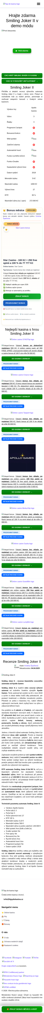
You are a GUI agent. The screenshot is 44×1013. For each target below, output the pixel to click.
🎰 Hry (4, 916)
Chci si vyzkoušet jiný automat (21, 81)
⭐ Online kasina (8, 913)
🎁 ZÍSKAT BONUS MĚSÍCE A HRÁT (22, 1009)
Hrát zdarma (23, 51)
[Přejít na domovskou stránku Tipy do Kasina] (11, 4)
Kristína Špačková (31, 666)
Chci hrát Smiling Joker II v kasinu (20, 75)
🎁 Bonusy (6, 924)
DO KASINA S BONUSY (21, 359)
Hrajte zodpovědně (9, 966)
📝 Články (6, 920)
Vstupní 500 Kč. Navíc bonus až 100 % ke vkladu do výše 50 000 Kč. (22, 421)
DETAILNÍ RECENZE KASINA (13, 368)
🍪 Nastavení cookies (10, 945)
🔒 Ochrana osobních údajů (12, 941)
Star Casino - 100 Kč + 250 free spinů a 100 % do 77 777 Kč (20, 261)
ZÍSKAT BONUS (22, 296)
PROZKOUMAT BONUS (15, 303)
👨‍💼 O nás (5, 938)
